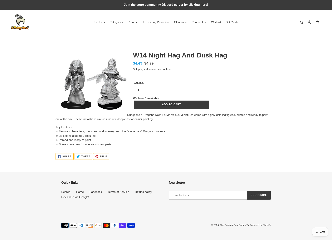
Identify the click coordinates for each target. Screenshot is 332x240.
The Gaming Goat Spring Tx (234, 225)
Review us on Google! (75, 197)
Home (80, 191)
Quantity (139, 82)
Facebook (96, 191)
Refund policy (143, 191)
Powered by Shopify (260, 225)
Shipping (138, 69)
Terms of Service (118, 191)
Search (65, 191)
